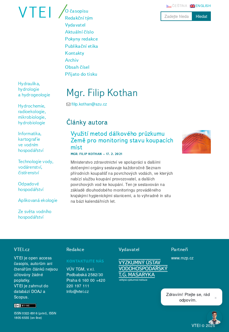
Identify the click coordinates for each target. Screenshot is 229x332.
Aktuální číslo (79, 32)
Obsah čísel (77, 67)
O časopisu (76, 11)
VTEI (35, 12)
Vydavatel (75, 25)
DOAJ (36, 291)
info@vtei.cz (77, 291)
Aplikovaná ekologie (37, 200)
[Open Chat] (214, 317)
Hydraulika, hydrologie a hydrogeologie (34, 89)
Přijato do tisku (81, 74)
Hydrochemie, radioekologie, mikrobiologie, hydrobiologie (32, 114)
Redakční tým (79, 18)
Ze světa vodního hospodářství (34, 214)
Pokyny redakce (81, 39)
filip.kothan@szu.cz (89, 104)
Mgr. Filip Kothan (86, 154)
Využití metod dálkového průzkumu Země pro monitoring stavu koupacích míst (122, 140)
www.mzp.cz (182, 258)
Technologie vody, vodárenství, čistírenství (36, 167)
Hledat (201, 16)
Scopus (21, 297)
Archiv (71, 60)
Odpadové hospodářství (30, 186)
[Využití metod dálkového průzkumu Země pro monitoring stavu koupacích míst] (196, 142)
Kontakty (74, 53)
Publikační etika (81, 46)
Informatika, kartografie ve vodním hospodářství (30, 142)
